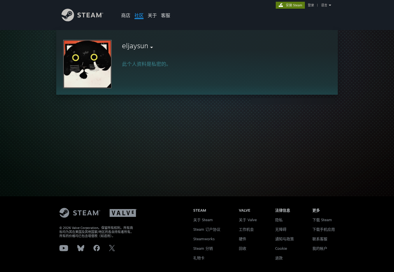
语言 (324, 5)
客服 (165, 15)
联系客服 (319, 238)
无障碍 (280, 229)
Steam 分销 (203, 248)
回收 (242, 248)
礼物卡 (198, 258)
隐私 (279, 219)
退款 (279, 258)
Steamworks (204, 238)
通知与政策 (284, 238)
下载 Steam (322, 219)
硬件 (242, 238)
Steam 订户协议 (206, 229)
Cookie (281, 248)
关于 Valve (248, 219)
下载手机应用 (323, 229)
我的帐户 (319, 248)
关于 (152, 15)
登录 (311, 5)
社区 (139, 15)
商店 (125, 15)
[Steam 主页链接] (82, 19)
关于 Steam (203, 219)
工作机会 (246, 229)
